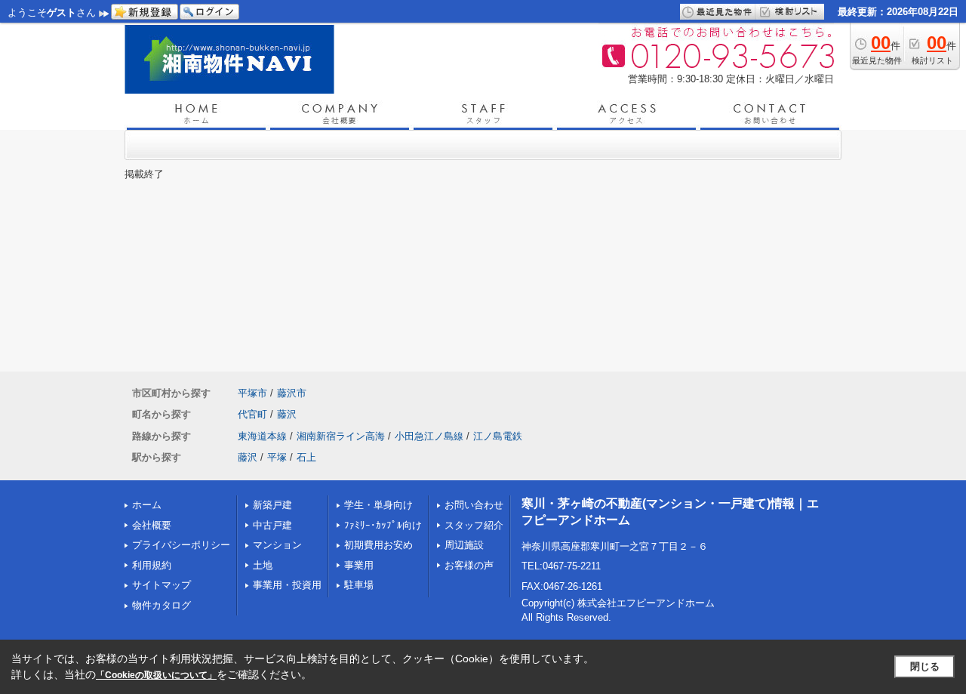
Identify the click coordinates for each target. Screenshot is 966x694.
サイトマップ (161, 585)
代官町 (252, 414)
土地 (262, 565)
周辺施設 (464, 545)
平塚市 (252, 393)
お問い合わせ (474, 504)
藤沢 (287, 414)
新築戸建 (272, 504)
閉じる (925, 666)
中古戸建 (272, 525)
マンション (277, 545)
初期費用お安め (378, 545)
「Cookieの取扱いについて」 (156, 675)
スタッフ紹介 (474, 525)
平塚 (277, 457)
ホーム (147, 504)
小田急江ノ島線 (429, 436)
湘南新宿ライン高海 (341, 436)
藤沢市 (291, 393)
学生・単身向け (378, 504)
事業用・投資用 (287, 585)
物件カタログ (161, 605)
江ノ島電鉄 (497, 436)
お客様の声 (469, 565)
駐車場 (359, 585)
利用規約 (151, 565)
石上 (306, 457)
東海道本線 (262, 436)
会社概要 (151, 525)
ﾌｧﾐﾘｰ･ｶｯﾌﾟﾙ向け (383, 525)
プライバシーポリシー (181, 545)
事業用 (359, 565)
